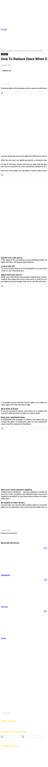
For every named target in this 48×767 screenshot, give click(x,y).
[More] (24, 76)
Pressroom (5, 575)
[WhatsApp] (19, 76)
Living (3, 638)
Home (3, 51)
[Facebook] (3, 76)
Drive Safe (9, 51)
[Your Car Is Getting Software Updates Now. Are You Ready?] (22, 593)
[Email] (14, 76)
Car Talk (4, 607)
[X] (8, 76)
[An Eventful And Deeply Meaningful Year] (22, 561)
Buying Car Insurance (9, 533)
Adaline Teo (7, 70)
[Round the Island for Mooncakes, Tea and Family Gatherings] (22, 624)
